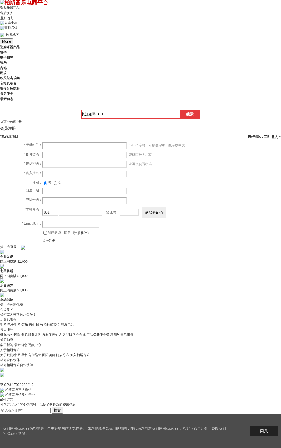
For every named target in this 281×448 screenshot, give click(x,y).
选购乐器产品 (10, 8)
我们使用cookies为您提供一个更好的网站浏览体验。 (45, 428)
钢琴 (3, 325)
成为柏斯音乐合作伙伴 (16, 365)
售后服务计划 (31, 335)
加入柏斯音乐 (80, 355)
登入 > (276, 137)
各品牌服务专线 (74, 335)
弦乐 (24, 325)
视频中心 (34, 345)
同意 (264, 431)
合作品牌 (34, 355)
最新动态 (6, 18)
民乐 (39, 325)
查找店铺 (11, 28)
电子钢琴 (14, 325)
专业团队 (14, 335)
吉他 (32, 325)
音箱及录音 (66, 325)
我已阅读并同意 (69, 233)
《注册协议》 (81, 233)
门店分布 (62, 355)
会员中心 (11, 23)
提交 (57, 410)
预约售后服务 (123, 335)
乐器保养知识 (52, 335)
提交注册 (48, 241)
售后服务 (6, 13)
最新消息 (20, 345)
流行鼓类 (50, 325)
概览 (3, 335)
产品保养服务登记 (99, 335)
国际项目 (48, 355)
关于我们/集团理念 (13, 355)
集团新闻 (6, 345)
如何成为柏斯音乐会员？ (18, 314)
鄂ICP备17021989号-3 (17, 385)
